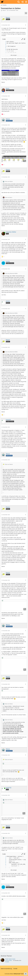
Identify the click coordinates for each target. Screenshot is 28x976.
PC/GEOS (7, 961)
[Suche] (18, 1)
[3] (4, 45)
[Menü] (26, 1)
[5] (4, 48)
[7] (4, 51)
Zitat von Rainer (9, 464)
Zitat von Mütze (9, 181)
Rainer (4, 10)
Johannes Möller (8, 960)
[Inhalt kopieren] (24, 39)
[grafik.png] (14, 605)
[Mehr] (25, 25)
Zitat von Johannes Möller (11, 273)
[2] (4, 43)
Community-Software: (14, 973)
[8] (4, 52)
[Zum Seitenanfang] (25, 974)
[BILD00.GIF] (14, 158)
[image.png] (14, 906)
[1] (4, 41)
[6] (4, 49)
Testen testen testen (10, 959)
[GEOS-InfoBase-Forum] (2, 1)
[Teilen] (26, 13)
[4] (4, 46)
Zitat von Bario (8, 197)
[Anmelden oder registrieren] (22, 2)
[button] (22, 39)
